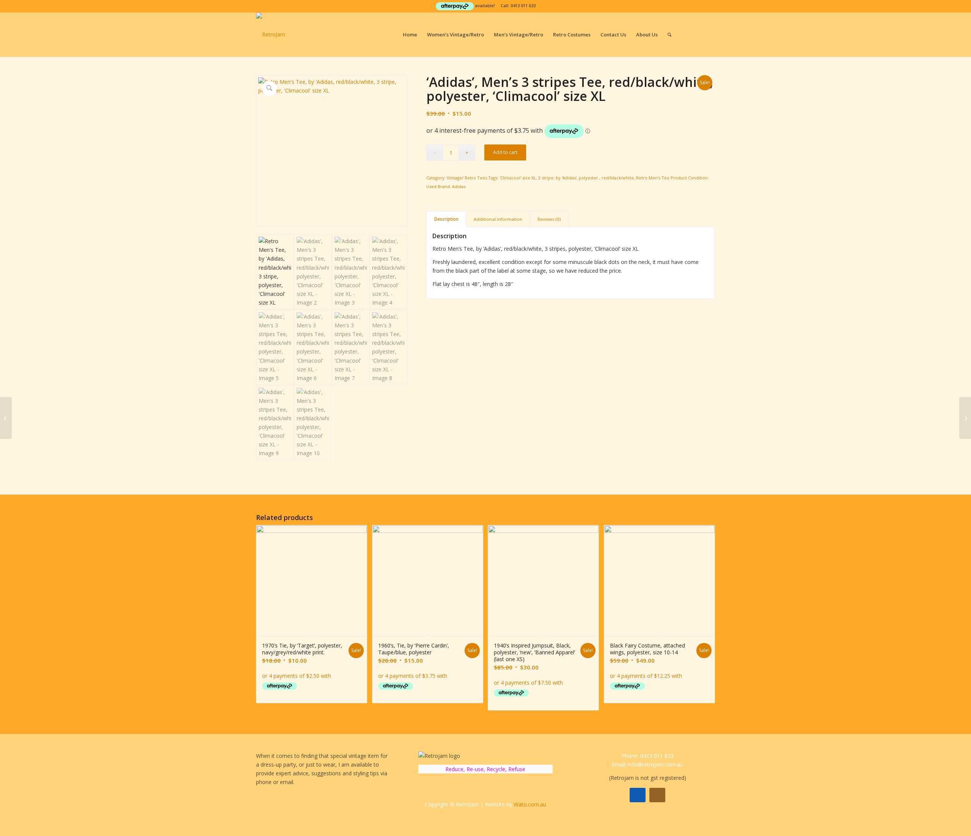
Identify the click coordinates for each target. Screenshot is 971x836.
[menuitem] (410, 35)
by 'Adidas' (566, 178)
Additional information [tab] (498, 219)
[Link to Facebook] (698, 34)
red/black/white (618, 178)
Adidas (458, 186)
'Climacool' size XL (518, 178)
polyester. (589, 178)
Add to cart (505, 152)
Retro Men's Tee (652, 178)
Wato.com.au (530, 804)
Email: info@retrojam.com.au (647, 764)
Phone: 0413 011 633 (648, 755)
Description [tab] (446, 219)
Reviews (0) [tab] (549, 219)
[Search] (669, 35)
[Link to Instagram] (709, 34)
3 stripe (545, 178)
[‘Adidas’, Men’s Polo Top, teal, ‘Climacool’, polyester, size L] (6, 418)
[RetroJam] (270, 35)
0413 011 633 (523, 5)
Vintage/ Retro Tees (467, 178)
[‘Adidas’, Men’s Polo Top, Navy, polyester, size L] (965, 418)
